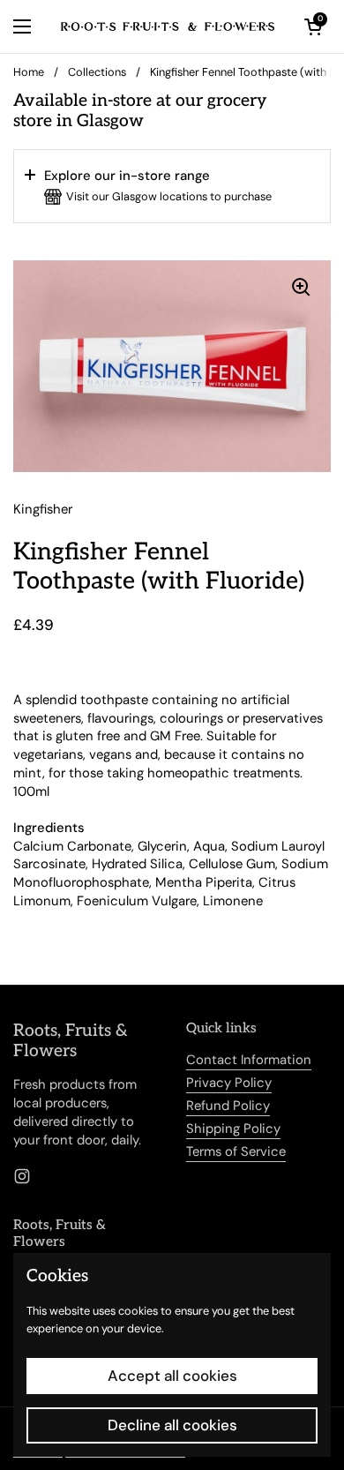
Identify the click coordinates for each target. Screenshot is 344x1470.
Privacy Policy (229, 1082)
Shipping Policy (233, 1128)
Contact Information (248, 1060)
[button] (172, 186)
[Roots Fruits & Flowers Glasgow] (167, 26)
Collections (97, 71)
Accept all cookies (172, 1375)
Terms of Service (236, 1151)
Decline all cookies (172, 1425)
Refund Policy (228, 1105)
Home (28, 71)
